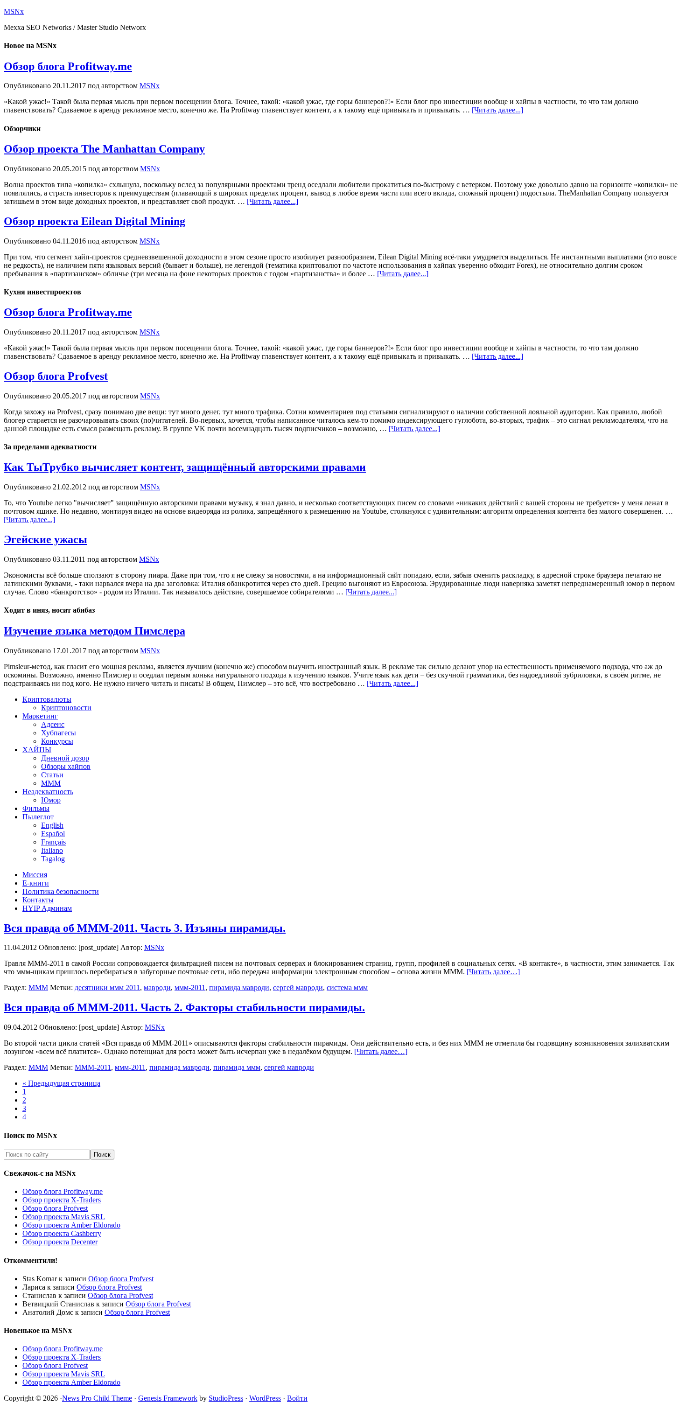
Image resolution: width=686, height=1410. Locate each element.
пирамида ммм (236, 1067)
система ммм (347, 987)
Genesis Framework (167, 1398)
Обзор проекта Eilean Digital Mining (94, 221)
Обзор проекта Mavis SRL (63, 1217)
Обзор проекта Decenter (60, 1242)
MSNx (14, 11)
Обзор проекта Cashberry (61, 1233)
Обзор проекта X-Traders (61, 1200)
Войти (297, 1398)
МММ (38, 987)
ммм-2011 (190, 987)
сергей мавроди (298, 987)
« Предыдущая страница (61, 1083)
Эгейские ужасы (45, 539)
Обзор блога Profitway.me (68, 66)
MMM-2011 (93, 1067)
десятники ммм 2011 (107, 987)
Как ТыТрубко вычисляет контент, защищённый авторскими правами (185, 467)
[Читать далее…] (493, 972)
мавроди (157, 987)
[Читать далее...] (497, 110)
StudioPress (226, 1398)
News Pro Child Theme (97, 1398)
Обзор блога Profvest (56, 376)
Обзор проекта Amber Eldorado (71, 1225)
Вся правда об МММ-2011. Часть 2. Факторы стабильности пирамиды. (184, 1007)
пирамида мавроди (239, 987)
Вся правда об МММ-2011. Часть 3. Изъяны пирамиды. (145, 928)
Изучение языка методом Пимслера (94, 631)
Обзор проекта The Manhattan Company (104, 149)
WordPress (265, 1398)
